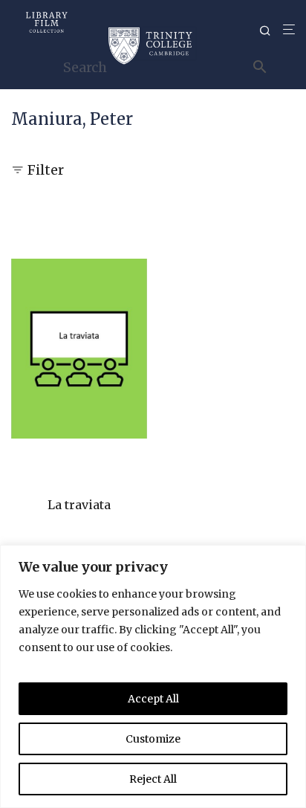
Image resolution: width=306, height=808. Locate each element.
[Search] (271, 31)
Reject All (153, 779)
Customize (153, 739)
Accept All (153, 698)
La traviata (79, 504)
